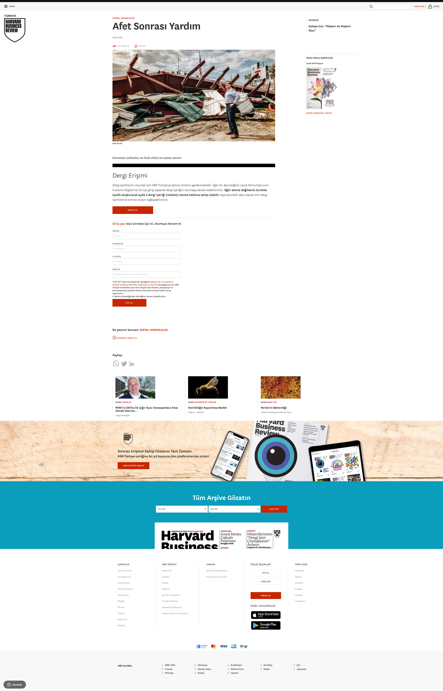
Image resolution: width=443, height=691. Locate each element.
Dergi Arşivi (123, 595)
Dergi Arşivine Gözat (319, 113)
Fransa (168, 669)
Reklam (166, 589)
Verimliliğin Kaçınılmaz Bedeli (207, 408)
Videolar (122, 625)
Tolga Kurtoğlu (122, 415)
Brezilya (267, 665)
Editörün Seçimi (125, 589)
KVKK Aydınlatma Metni (143, 284)
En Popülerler (124, 576)
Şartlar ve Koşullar (171, 595)
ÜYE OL (129, 302)
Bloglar (121, 601)
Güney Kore (237, 669)
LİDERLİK (126, 402)
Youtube (299, 595)
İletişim (165, 576)
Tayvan (234, 672)
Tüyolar (121, 613)
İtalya (266, 669)
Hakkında (166, 570)
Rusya (200, 672)
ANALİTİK (272, 402)
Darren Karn (285, 412)
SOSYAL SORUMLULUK (123, 18)
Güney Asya (204, 669)
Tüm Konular (124, 583)
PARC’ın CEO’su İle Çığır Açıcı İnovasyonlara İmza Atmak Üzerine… (146, 409)
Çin (298, 665)
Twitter (298, 576)
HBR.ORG (169, 665)
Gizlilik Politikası (120, 284)
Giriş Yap (266, 581)
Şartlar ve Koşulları (163, 281)
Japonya (301, 669)
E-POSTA (116, 256)
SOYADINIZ (117, 243)
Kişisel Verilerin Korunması (175, 613)
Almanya (202, 665)
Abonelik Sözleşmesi (172, 607)
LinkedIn (299, 583)
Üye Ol (265, 572)
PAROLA (116, 269)
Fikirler (121, 607)
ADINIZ (115, 231)
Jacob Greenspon (269, 412)
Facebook (299, 570)
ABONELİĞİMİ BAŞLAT (133, 465)
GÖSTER (274, 509)
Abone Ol (133, 210)
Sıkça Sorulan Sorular (216, 576)
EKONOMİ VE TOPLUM (205, 402)
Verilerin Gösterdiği (274, 408)
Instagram (300, 601)
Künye (165, 583)
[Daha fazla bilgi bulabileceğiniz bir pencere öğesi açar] (14, 685)
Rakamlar (122, 619)
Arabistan (236, 665)
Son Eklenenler (125, 570)
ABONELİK (419, 6)
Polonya (169, 672)
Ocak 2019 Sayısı (314, 63)
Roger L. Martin (196, 412)
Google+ (299, 589)
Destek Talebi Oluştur (217, 570)
